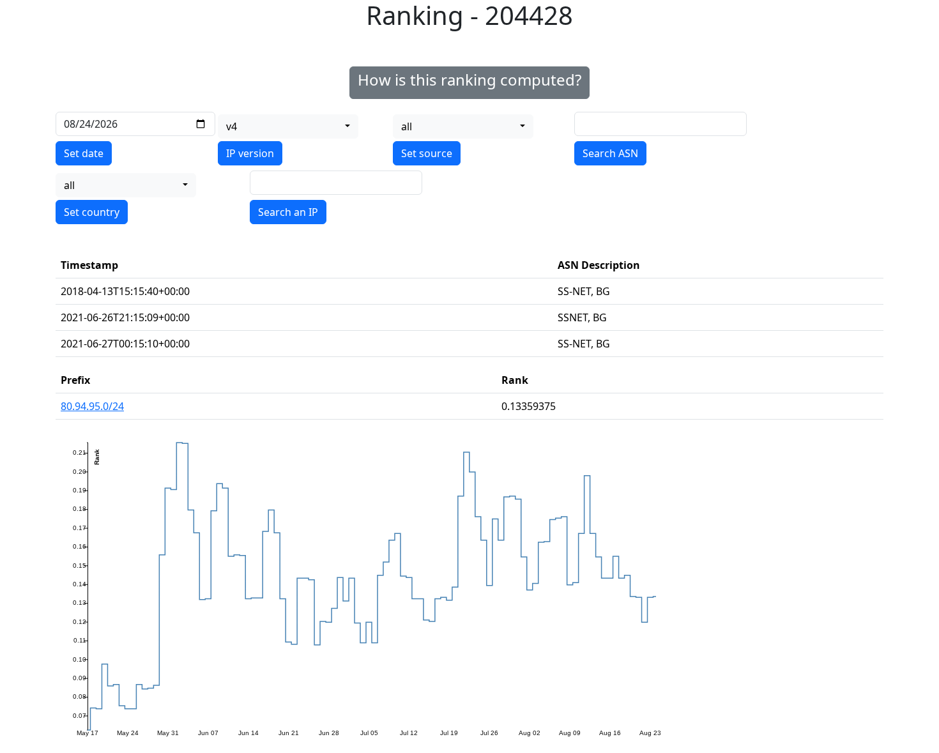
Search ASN (610, 153)
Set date (83, 153)
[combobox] (288, 126)
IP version (250, 153)
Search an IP (288, 212)
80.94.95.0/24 (92, 406)
